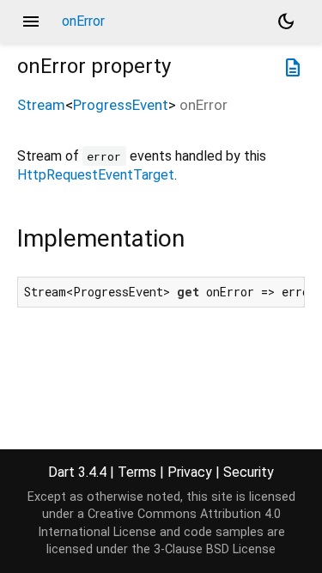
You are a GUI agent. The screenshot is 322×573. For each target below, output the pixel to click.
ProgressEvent (120, 104)
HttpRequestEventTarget (95, 175)
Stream (41, 104)
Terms (137, 472)
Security (248, 472)
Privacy (189, 472)
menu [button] (31, 21)
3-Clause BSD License (215, 549)
